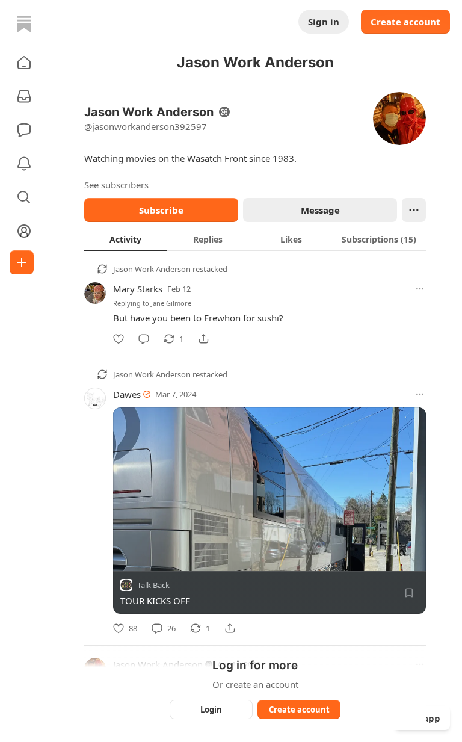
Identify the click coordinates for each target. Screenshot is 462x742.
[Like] (118, 338)
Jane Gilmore (171, 303)
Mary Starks (137, 289)
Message (320, 210)
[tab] (125, 239)
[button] (24, 62)
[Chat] (24, 130)
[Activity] (24, 163)
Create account (405, 22)
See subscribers (116, 185)
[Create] (22, 262)
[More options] (420, 288)
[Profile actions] (414, 210)
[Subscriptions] (24, 96)
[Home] (24, 24)
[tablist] (255, 239)
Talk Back (153, 585)
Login (211, 709)
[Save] (409, 592)
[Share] (203, 338)
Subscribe (161, 210)
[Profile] (24, 231)
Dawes (127, 394)
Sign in (323, 22)
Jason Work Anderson (152, 269)
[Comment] (144, 338)
